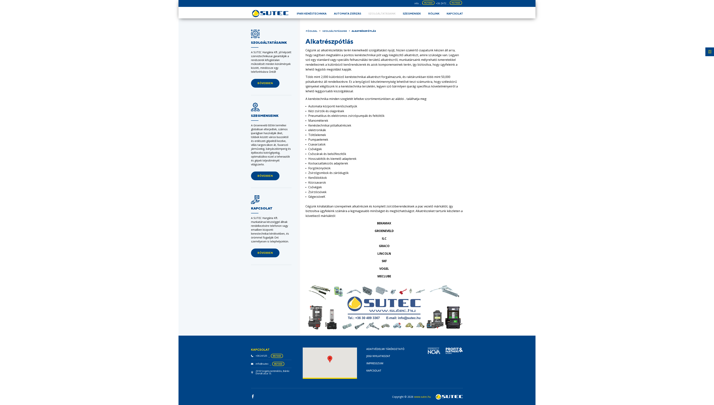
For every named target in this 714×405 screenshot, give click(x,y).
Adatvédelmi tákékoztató (385, 349)
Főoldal (311, 31)
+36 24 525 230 (445, 3)
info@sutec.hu (264, 363)
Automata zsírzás (347, 13)
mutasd (428, 3)
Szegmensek (412, 13)
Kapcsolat (455, 13)
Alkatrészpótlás (364, 31)
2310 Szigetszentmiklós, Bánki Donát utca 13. (272, 372)
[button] (265, 83)
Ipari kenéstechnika (312, 13)
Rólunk (433, 13)
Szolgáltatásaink (381, 13)
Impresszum (374, 363)
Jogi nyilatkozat (378, 356)
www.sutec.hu (422, 396)
